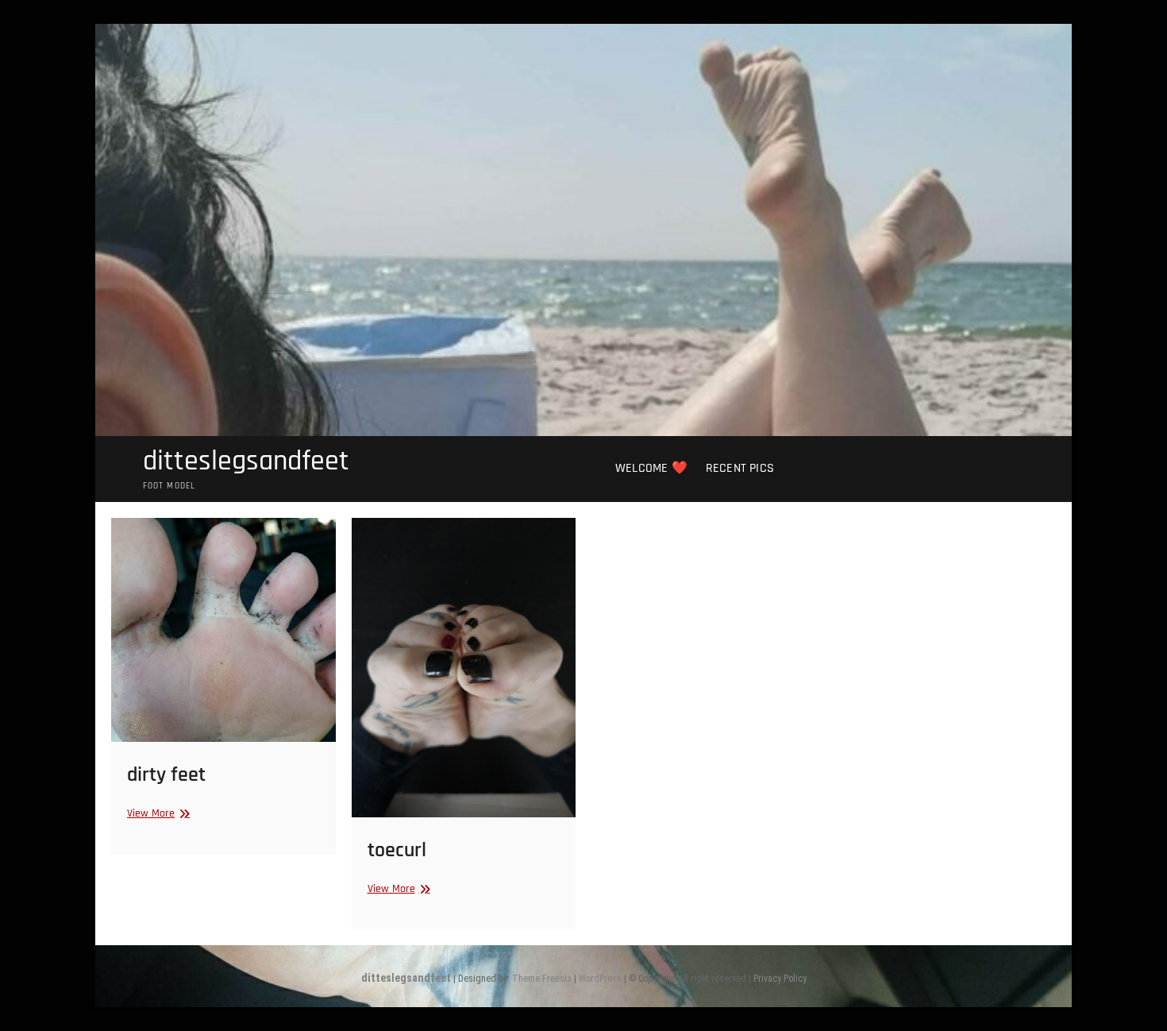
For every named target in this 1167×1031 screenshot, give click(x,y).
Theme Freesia (542, 978)
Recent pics (740, 468)
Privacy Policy (780, 978)
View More (156, 813)
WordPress (600, 978)
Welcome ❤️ (651, 468)
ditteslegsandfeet (246, 461)
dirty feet (166, 775)
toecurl (397, 850)
